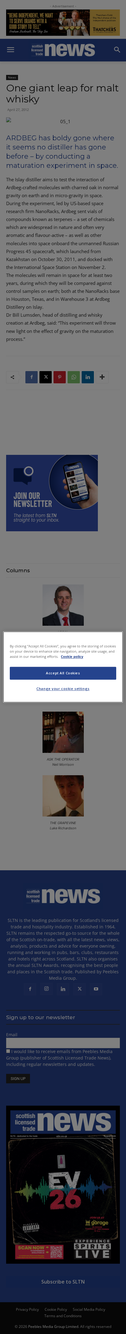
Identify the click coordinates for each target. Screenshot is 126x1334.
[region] (63, 666)
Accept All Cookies (63, 673)
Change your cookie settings (62, 689)
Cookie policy (72, 656)
